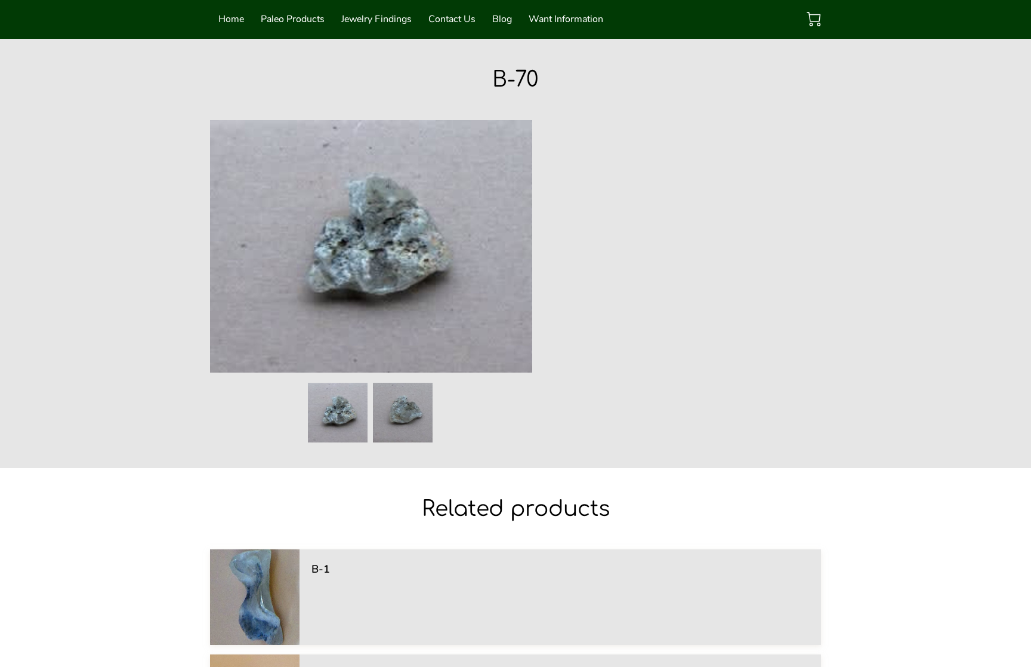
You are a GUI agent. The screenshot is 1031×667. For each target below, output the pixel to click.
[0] (814, 19)
